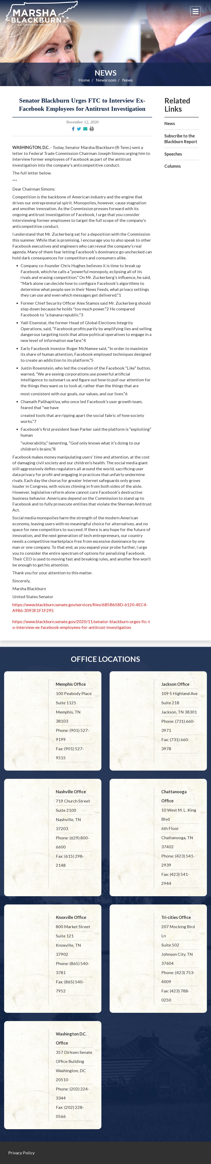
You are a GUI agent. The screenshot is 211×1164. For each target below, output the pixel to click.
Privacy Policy (21, 1152)
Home (84, 79)
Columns (172, 166)
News (106, 72)
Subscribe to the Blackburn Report (180, 138)
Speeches (173, 153)
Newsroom (106, 79)
